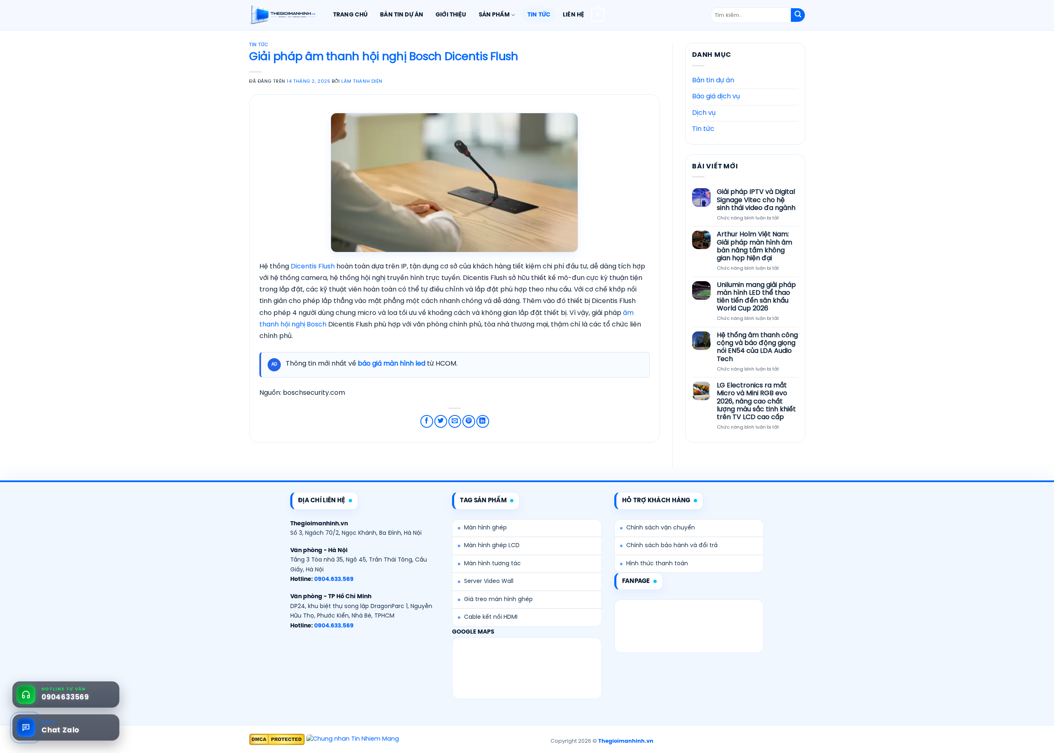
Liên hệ (573, 15)
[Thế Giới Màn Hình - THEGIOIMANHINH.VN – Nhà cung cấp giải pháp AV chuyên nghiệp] (282, 15)
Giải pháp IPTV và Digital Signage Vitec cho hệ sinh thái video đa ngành (755, 200)
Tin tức (538, 15)
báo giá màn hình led (391, 363)
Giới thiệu (451, 15)
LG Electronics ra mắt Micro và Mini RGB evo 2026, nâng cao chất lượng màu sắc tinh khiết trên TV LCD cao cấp (755, 401)
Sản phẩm (494, 15)
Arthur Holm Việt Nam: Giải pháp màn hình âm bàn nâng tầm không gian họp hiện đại (754, 246)
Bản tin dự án (401, 15)
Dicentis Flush (313, 266)
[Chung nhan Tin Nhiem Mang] (352, 739)
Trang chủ (350, 15)
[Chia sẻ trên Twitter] (440, 421)
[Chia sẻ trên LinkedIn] (482, 421)
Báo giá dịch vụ (716, 96)
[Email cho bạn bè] (454, 421)
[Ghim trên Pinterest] (468, 421)
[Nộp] (798, 15)
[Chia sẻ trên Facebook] (426, 421)
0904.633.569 (334, 579)
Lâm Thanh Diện (361, 81)
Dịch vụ (704, 113)
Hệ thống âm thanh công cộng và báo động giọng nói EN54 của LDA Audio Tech (756, 347)
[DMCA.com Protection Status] (277, 739)
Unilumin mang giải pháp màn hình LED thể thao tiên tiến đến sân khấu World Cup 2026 (755, 297)
